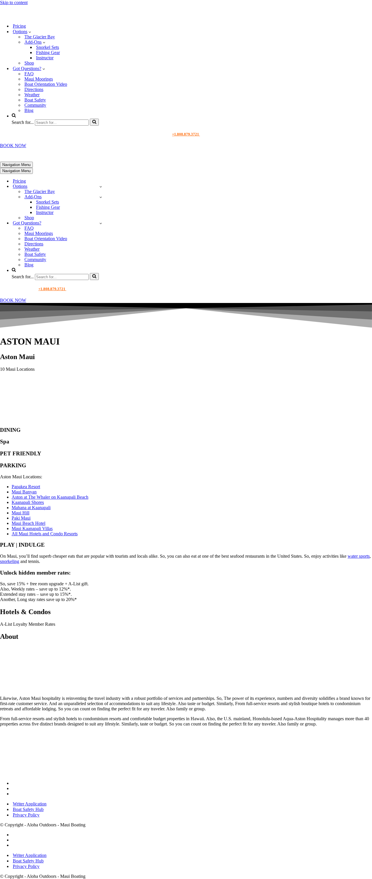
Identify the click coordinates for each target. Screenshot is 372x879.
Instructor (44, 57)
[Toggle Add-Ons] (100, 197)
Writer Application (29, 803)
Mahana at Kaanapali (31, 507)
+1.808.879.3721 (186, 134)
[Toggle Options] (100, 186)
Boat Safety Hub (28, 809)
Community (35, 105)
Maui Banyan (24, 491)
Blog (28, 110)
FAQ (29, 73)
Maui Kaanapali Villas (32, 528)
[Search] (94, 122)
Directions (33, 89)
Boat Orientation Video (45, 84)
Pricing (19, 26)
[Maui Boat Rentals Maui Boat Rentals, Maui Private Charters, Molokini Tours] (39, 15)
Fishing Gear (48, 52)
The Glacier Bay (39, 36)
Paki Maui (21, 518)
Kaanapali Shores (28, 502)
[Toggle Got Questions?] (100, 223)
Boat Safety (35, 99)
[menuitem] (192, 486)
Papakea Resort (26, 486)
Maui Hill (20, 512)
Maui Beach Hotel (28, 523)
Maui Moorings (38, 78)
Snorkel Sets (47, 47)
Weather (32, 94)
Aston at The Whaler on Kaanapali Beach (50, 497)
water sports (359, 556)
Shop (29, 62)
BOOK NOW (13, 145)
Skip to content (14, 2)
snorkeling (9, 561)
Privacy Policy (26, 814)
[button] (30, 31)
